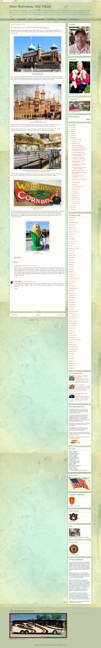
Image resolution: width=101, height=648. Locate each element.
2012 (72, 137)
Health (70, 262)
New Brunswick (72, 311)
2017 (72, 127)
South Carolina (72, 346)
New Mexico (72, 316)
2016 (72, 129)
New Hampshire (73, 314)
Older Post (61, 315)
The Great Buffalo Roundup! (78, 152)
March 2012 (75, 199)
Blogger (65, 645)
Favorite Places (63, 19)
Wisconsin (71, 365)
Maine (70, 283)
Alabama (71, 217)
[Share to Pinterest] (20, 257)
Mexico (70, 290)
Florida (70, 253)
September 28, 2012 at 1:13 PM (28, 265)
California (71, 234)
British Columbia (73, 231)
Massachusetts (72, 288)
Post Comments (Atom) (40, 319)
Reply (15, 277)
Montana (71, 302)
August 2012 (75, 189)
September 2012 (76, 145)
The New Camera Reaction (78, 170)
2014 (72, 133)
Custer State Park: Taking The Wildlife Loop (79, 165)
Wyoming (71, 368)
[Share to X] (17, 257)
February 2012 (75, 201)
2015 (72, 131)
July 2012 (74, 191)
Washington (72, 363)
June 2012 (74, 193)
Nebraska (71, 307)
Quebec (71, 342)
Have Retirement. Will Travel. (30, 6)
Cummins (71, 243)
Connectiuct (72, 241)
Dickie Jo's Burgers (79, 384)
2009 (72, 209)
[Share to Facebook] (18, 257)
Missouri (71, 299)
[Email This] (14, 257)
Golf (70, 260)
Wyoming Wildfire (76, 182)
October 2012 (75, 143)
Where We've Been (39, 19)
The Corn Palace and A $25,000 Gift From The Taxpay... (79, 150)
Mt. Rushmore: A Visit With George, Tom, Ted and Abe (78, 158)
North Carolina (72, 323)
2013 (72, 135)
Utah (70, 356)
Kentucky (71, 274)
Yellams (16, 281)
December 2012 (76, 139)
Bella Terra (71, 229)
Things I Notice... (51, 19)
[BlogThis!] (16, 257)
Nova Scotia (72, 325)
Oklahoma (71, 328)
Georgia (71, 257)
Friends (71, 255)
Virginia (71, 360)
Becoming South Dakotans (78, 147)
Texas (70, 353)
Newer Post (14, 315)
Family (70, 250)
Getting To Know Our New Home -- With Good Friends (79, 168)
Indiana (71, 269)
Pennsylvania (72, 335)
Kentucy (71, 276)
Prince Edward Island (74, 339)
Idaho (70, 267)
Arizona (71, 224)
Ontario (71, 330)
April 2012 (74, 197)
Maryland (71, 285)
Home (12, 19)
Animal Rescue (72, 222)
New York (71, 318)
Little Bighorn (75, 184)
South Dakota (72, 349)
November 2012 (76, 141)
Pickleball (71, 337)
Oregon (71, 332)
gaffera (55, 645)
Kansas (71, 271)
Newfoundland (72, 321)
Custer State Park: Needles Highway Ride (78, 161)
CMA (70, 236)
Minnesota (71, 295)
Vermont (71, 358)
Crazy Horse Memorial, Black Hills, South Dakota (78, 155)
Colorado (71, 238)
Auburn (71, 227)
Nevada (71, 309)
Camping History (21, 19)
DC (70, 245)
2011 (72, 205)
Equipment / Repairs (74, 248)
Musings (71, 304)
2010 (72, 207)
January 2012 (75, 203)
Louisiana (71, 281)
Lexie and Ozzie (74, 19)
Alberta (70, 220)
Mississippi (71, 297)
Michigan (71, 292)
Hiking (70, 264)
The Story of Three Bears (78, 186)
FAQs (30, 19)
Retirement (71, 344)
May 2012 (74, 195)
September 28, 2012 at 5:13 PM (27, 281)
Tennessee (71, 351)
